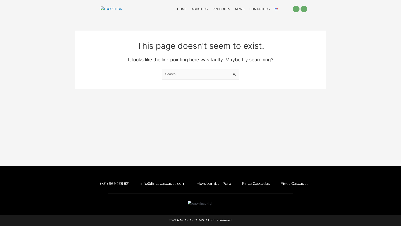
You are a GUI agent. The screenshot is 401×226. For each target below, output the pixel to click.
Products (221, 9)
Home (182, 9)
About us (200, 9)
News (239, 9)
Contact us (259, 9)
